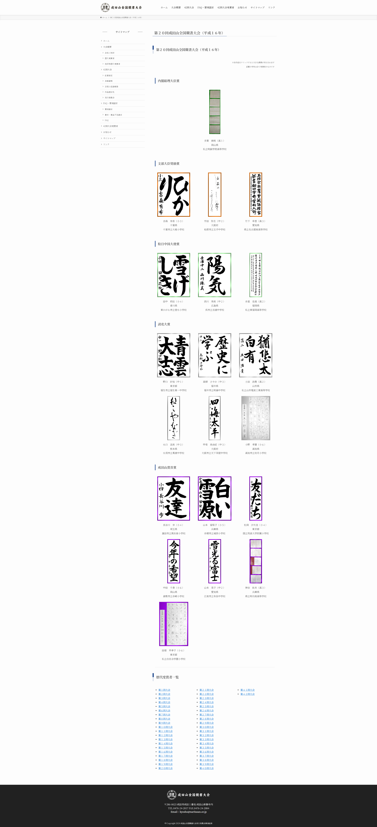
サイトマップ (109, 138)
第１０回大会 (165, 727)
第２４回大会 (207, 702)
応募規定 (109, 75)
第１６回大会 (165, 751)
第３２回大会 (207, 735)
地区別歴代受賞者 (112, 63)
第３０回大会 (207, 727)
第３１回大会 (207, 731)
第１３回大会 (165, 739)
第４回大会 (164, 702)
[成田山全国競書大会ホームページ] (121, 7)
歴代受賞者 (109, 58)
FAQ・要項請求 (110, 103)
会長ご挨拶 (109, 52)
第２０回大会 (165, 768)
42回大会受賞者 (110, 126)
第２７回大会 (207, 714)
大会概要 (107, 46)
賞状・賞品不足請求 (113, 114)
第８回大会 (164, 718)
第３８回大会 (207, 760)
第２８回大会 (207, 718)
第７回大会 (164, 714)
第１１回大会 (165, 731)
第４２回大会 (247, 694)
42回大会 (107, 69)
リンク (106, 144)
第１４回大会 (165, 743)
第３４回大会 (207, 743)
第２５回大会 (207, 706)
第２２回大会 (207, 694)
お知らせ (107, 132)
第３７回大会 (207, 756)
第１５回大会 (165, 747)
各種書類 (109, 81)
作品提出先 (109, 92)
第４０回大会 (207, 768)
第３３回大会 (207, 739)
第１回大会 (164, 690)
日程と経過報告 (111, 86)
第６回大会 (164, 710)
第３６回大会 (207, 751)
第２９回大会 (207, 723)
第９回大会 (164, 723)
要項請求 (109, 109)
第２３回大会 (207, 698)
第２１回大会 (207, 690)
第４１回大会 (247, 690)
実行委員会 (109, 97)
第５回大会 (164, 706)
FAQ (107, 120)
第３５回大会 (207, 747)
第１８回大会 (165, 760)
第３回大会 (164, 698)
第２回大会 (164, 694)
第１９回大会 (165, 764)
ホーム (106, 40)
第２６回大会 (207, 710)
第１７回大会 (165, 756)
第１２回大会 (165, 735)
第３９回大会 (207, 764)
